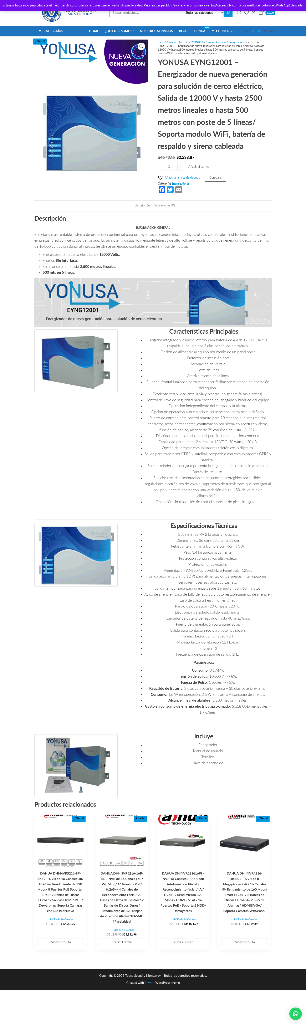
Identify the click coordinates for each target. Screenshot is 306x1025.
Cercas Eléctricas (216, 42)
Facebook (247, 31)
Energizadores (237, 42)
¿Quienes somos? (119, 31)
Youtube (265, 31)
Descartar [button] (297, 5)
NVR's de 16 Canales (61, 919)
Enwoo (149, 982)
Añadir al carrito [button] (60, 942)
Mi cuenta (220, 31)
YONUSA (197, 42)
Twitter (259, 31)
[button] (141, 46)
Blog (183, 31)
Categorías (53, 31)
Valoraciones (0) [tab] (164, 205)
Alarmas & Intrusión (178, 42)
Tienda (201, 30)
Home (94, 31)
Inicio (161, 42)
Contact (272, 31)
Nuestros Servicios (156, 31)
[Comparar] (239, 12)
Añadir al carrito (198, 166)
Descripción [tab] (142, 205)
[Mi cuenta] (253, 12)
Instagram (253, 31)
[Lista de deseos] (246, 12)
